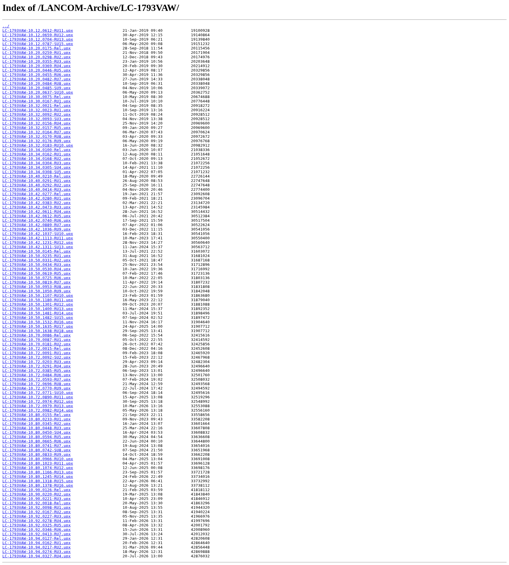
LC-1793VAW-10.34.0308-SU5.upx (36, 172)
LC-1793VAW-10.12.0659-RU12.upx (37, 35)
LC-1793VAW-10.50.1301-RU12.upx (37, 304)
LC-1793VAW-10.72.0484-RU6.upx (36, 375)
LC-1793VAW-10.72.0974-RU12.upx (37, 401)
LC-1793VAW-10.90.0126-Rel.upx (36, 490)
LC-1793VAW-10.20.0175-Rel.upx (36, 48)
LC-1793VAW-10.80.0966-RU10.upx (37, 459)
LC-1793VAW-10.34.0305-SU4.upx (36, 167)
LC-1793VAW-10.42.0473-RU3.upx (36, 207)
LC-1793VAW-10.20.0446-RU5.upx (36, 70)
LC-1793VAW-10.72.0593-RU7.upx (36, 379)
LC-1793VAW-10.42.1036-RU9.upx (36, 229)
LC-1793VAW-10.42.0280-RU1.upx (36, 198)
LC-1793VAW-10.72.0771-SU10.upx (37, 392)
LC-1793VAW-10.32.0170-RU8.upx (36, 136)
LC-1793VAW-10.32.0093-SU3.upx (36, 119)
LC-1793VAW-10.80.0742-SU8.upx (36, 450)
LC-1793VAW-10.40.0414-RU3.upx (36, 189)
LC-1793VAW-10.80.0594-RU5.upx (36, 437)
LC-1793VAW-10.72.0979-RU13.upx (37, 406)
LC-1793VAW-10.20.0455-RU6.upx (36, 74)
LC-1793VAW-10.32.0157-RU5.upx (36, 127)
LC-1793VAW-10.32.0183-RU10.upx (37, 145)
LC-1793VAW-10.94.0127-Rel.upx (36, 538)
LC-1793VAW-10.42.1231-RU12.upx (37, 242)
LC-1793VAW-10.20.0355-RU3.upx (36, 61)
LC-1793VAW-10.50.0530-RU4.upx (36, 269)
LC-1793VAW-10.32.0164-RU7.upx (36, 132)
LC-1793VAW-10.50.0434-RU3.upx (36, 264)
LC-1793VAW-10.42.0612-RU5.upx (36, 216)
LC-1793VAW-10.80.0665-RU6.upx (36, 441)
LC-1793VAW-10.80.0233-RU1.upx (36, 419)
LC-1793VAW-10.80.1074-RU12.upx (37, 467)
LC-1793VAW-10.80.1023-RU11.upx (37, 463)
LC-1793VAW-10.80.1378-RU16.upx (37, 485)
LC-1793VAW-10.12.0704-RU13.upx (37, 39)
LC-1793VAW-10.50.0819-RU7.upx (36, 282)
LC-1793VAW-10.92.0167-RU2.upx (36, 512)
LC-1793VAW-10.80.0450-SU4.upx (36, 432)
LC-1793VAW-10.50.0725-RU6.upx (36, 278)
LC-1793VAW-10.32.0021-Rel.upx (36, 105)
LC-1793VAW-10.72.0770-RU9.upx (36, 388)
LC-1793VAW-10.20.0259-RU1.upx (36, 52)
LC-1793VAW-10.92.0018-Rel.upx (36, 503)
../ (5, 26)
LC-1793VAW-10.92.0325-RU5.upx (36, 525)
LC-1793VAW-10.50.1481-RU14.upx (37, 313)
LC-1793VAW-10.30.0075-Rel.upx (36, 97)
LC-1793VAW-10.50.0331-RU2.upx (36, 260)
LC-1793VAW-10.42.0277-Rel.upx (36, 194)
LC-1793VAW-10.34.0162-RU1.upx (36, 154)
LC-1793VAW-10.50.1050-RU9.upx (36, 291)
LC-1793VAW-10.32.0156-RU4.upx (36, 123)
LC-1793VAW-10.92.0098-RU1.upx (36, 507)
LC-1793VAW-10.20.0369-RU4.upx (36, 66)
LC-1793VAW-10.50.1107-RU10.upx (37, 295)
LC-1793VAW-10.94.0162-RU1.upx (36, 543)
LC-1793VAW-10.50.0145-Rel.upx (36, 251)
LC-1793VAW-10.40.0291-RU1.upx (36, 180)
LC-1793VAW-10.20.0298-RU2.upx (36, 57)
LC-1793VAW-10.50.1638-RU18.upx (37, 331)
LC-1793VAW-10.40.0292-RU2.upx (36, 185)
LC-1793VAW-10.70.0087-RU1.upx (36, 339)
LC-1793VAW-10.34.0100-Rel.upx (36, 150)
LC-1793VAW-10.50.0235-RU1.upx (36, 255)
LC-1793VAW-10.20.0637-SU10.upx (37, 92)
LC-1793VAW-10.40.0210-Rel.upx (36, 176)
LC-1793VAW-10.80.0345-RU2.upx (36, 423)
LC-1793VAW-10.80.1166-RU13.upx (37, 472)
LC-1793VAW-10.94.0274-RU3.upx (36, 551)
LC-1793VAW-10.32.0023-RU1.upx (36, 110)
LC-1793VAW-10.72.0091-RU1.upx (36, 353)
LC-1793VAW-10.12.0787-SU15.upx (37, 44)
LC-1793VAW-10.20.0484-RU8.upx (36, 83)
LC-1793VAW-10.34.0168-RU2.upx (36, 158)
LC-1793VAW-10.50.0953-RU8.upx (36, 286)
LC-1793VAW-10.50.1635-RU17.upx (37, 326)
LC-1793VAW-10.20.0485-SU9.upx (36, 88)
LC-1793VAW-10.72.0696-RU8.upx (36, 384)
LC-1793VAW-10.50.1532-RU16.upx (37, 322)
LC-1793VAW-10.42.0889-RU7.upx (36, 225)
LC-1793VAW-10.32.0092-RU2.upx (36, 114)
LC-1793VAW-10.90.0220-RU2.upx (36, 494)
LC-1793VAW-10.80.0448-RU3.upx (36, 428)
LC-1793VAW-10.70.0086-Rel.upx (36, 335)
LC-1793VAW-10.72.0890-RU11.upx (37, 397)
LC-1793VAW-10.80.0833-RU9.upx (36, 454)
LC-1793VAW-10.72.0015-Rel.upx (36, 348)
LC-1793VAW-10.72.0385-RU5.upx (36, 370)
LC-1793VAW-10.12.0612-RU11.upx (37, 30)
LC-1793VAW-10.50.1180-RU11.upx (37, 300)
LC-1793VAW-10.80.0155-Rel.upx (36, 414)
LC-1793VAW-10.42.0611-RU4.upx (36, 211)
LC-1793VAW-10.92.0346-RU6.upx (36, 529)
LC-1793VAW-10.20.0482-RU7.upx (36, 79)
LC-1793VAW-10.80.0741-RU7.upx (36, 445)
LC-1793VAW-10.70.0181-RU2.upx (36, 344)
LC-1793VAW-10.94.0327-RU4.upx (36, 556)
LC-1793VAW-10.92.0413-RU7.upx (36, 534)
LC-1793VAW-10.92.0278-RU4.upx (36, 520)
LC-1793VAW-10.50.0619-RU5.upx (36, 273)
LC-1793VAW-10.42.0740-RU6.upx (36, 220)
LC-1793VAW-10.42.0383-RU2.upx (36, 203)
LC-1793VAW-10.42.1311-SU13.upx (37, 247)
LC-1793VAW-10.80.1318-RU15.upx (37, 481)
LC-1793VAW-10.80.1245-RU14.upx (37, 476)
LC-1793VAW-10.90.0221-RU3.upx (36, 498)
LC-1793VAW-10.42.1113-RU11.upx (37, 238)
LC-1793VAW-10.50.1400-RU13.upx (37, 308)
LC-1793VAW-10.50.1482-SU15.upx (37, 317)
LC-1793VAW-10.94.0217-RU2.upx (36, 547)
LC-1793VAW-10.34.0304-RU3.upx (36, 163)
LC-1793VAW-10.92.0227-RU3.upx (36, 516)
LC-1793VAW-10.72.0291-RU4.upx (36, 366)
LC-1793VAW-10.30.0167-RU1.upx (36, 101)
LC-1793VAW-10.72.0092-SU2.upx (36, 357)
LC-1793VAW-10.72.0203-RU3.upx (36, 361)
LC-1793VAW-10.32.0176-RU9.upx (36, 141)
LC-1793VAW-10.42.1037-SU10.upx (37, 233)
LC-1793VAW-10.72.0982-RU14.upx (37, 410)
